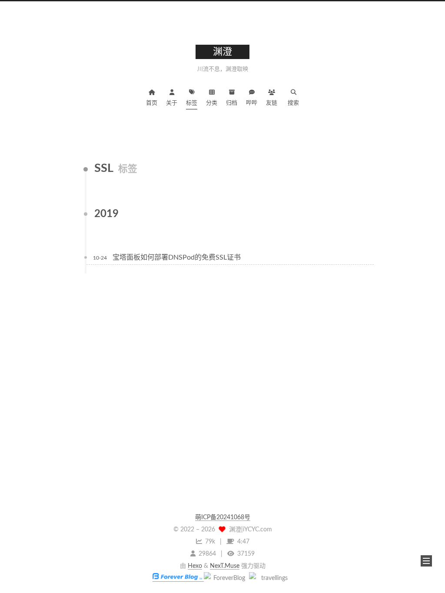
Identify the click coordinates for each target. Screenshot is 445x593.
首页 (151, 103)
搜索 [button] (293, 103)
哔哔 (251, 103)
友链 (271, 103)
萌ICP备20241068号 (222, 517)
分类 (211, 103)
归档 (231, 103)
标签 (191, 103)
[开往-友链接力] (270, 578)
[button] (426, 561)
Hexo (195, 566)
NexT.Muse (224, 566)
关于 (171, 103)
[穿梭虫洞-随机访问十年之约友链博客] (225, 578)
